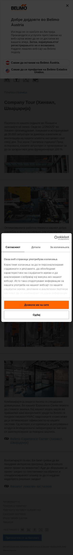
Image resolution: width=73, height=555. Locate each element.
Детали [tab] (36, 247)
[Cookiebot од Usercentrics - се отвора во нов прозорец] (54, 238)
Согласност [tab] (13, 247)
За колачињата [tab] (59, 247)
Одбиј (36, 314)
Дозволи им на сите (36, 304)
